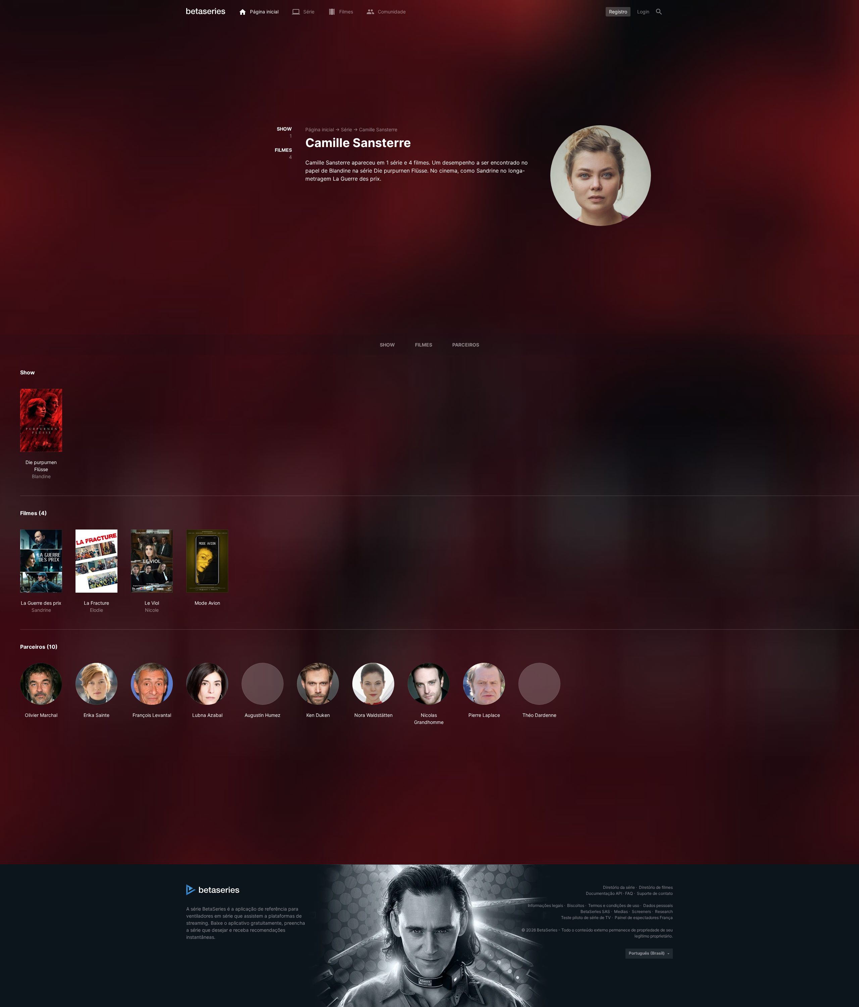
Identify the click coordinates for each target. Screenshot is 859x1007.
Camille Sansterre (378, 129)
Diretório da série (619, 887)
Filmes (423, 345)
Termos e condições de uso (613, 905)
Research (664, 911)
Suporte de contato (655, 893)
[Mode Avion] (207, 561)
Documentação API (604, 893)
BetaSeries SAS (595, 911)
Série (346, 129)
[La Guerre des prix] (41, 561)
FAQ (629, 893)
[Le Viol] (152, 561)
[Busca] (659, 11)
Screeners (641, 911)
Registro (618, 11)
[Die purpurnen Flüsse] (41, 420)
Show (387, 345)
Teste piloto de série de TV (586, 917)
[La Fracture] (96, 561)
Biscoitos (575, 905)
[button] (41, 694)
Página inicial (319, 129)
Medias (621, 911)
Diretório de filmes (656, 887)
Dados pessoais (658, 905)
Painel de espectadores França (644, 917)
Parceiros (465, 345)
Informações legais (545, 905)
